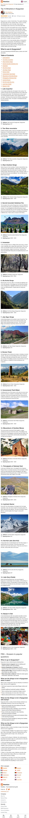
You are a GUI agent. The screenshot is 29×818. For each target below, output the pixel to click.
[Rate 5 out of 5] (7, 16)
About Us (3, 796)
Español (5, 768)
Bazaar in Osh (6, 86)
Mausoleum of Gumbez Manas (10, 76)
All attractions (4, 802)
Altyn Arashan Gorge (8, 61)
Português (19, 772)
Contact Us (3, 800)
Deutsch (19, 768)
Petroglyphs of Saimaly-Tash (9, 78)
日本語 (18, 770)
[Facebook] (7, 789)
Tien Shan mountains (8, 59)
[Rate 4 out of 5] (5, 16)
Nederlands (6, 775)
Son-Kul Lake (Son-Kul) (8, 82)
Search (18, 816)
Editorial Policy (4, 798)
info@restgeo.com (5, 791)
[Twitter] (9, 789)
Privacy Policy (4, 806)
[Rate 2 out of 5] (3, 16)
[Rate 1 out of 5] (1, 16)
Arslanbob (5, 65)
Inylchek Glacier (6, 80)
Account (10, 816)
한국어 (18, 777)
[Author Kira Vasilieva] (3, 12)
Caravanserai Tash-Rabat (9, 74)
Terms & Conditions (5, 810)
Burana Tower (6, 72)
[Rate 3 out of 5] (4, 16)
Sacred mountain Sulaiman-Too (10, 63)
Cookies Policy (4, 812)
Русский (19, 775)
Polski (4, 779)
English (25, 1)
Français (5, 770)
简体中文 (5, 777)
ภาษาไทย (19, 779)
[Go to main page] (7, 1)
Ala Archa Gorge (7, 67)
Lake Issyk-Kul (6, 57)
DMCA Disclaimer (4, 808)
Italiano (4, 772)
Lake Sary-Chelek (7, 84)
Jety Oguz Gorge (7, 70)
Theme (3, 816)
